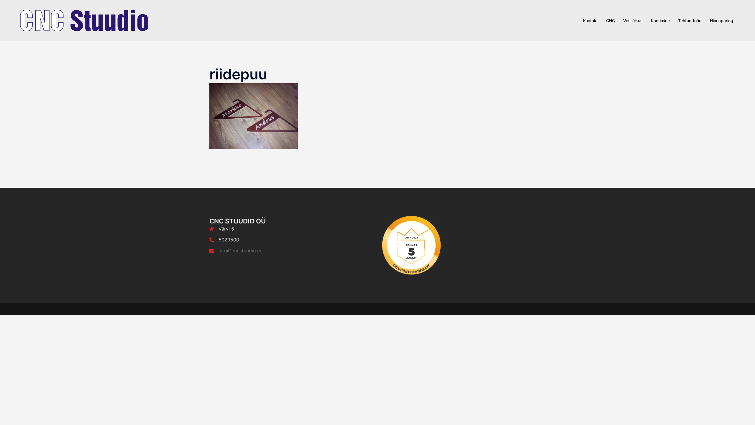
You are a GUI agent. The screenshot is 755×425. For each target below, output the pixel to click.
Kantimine (660, 20)
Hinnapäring (721, 20)
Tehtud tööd (690, 20)
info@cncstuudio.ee (240, 251)
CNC (610, 20)
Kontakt (590, 20)
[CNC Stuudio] (84, 20)
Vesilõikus (633, 20)
